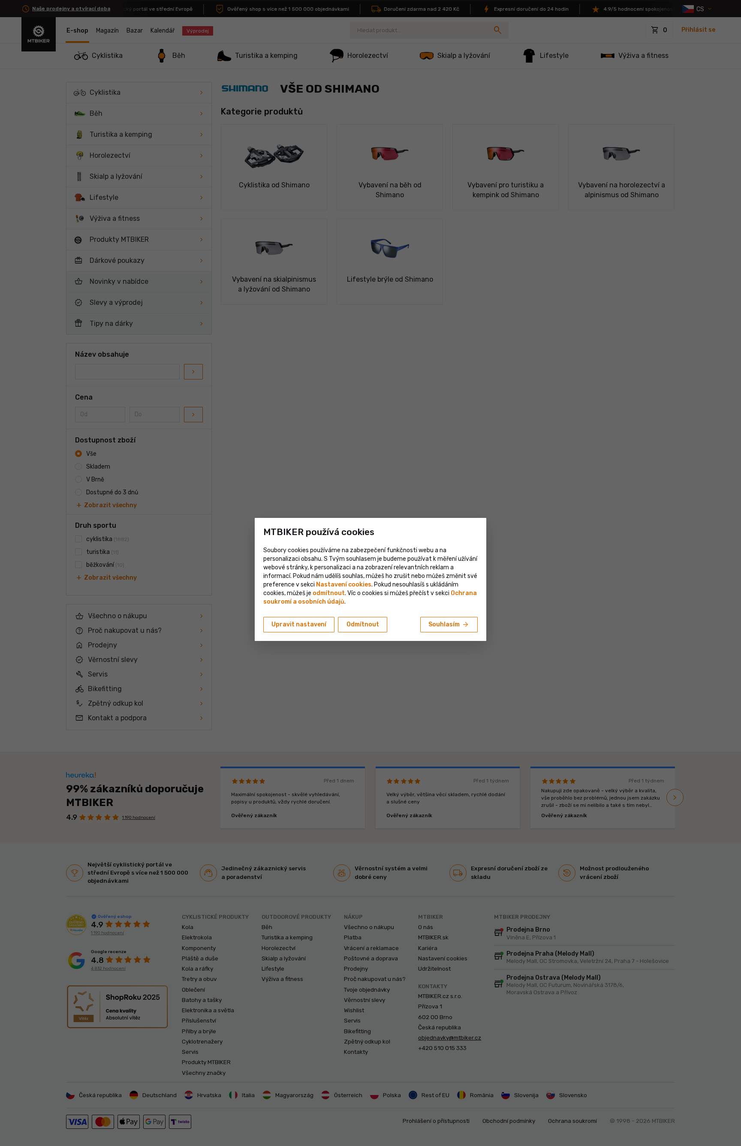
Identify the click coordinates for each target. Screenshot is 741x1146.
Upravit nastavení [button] (298, 624)
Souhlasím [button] (449, 624)
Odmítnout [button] (362, 624)
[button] (329, 593)
